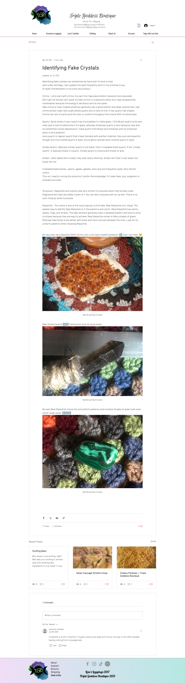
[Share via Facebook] (43, 518)
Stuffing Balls (39, 551)
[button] (139, 25)
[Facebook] (87, 664)
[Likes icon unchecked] (50, 645)
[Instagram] (94, 664)
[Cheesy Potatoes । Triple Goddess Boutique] (136, 557)
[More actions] (141, 60)
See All (153, 541)
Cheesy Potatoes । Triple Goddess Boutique (133, 574)
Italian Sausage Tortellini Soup (92, 573)
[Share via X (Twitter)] (50, 518)
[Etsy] (107, 664)
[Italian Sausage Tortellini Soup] (92, 557)
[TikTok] (100, 664)
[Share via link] (63, 518)
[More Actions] (141, 630)
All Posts (32, 42)
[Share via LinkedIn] (57, 518)
